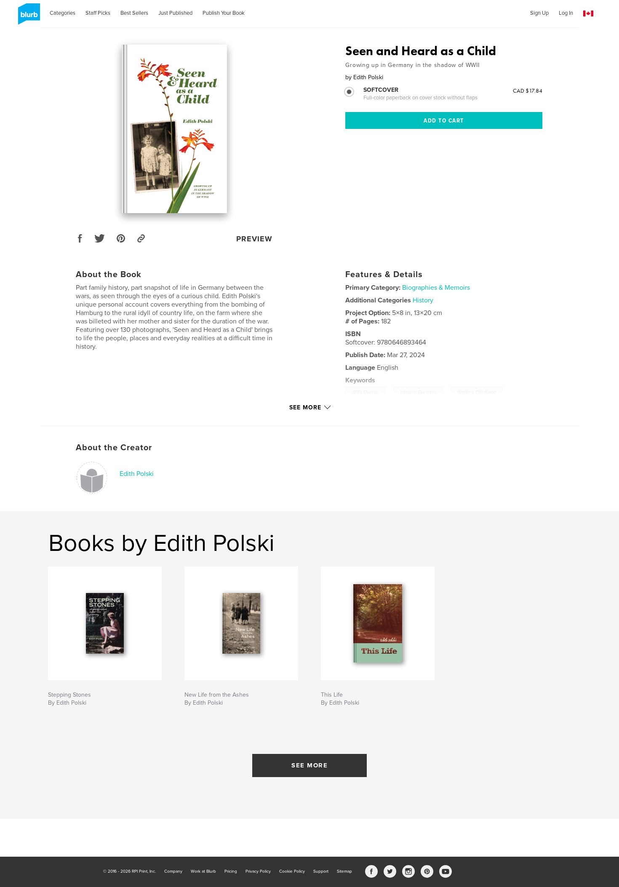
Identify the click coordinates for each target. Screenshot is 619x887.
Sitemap (344, 871)
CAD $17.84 (527, 90)
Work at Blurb (203, 871)
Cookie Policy (292, 871)
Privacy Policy (258, 871)
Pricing (230, 871)
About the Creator (114, 448)
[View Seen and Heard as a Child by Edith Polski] (174, 129)
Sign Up (539, 13)
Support (320, 871)
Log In (566, 13)
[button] (588, 13)
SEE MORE (309, 765)
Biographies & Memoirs (436, 287)
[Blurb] (28, 17)
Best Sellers (134, 13)
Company (173, 871)
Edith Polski (137, 474)
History (423, 300)
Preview (254, 238)
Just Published (175, 13)
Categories (62, 13)
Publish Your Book (224, 13)
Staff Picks (97, 13)
